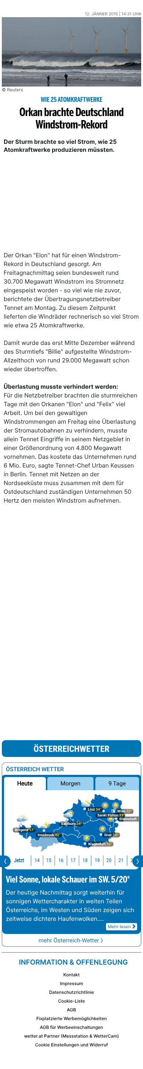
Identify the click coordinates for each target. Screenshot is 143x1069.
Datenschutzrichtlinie (71, 992)
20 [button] (108, 860)
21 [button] (121, 860)
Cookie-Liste (71, 1001)
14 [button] (37, 860)
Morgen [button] (70, 783)
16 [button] (60, 860)
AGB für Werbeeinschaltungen (71, 1027)
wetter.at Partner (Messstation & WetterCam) (71, 1036)
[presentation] (5, 861)
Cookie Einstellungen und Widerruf (71, 1044)
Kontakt (71, 974)
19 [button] (97, 860)
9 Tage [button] (117, 783)
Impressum (71, 983)
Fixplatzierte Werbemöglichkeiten (71, 1018)
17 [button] (73, 860)
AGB (71, 1009)
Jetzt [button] (19, 860)
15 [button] (48, 860)
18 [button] (85, 860)
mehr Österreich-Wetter (68, 940)
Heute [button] (25, 783)
